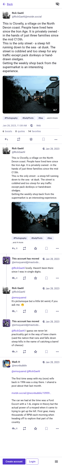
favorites (34, 131)
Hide (53, 79)
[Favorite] (31, 139)
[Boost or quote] (19, 139)
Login (32, 461)
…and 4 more (52, 118)
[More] (56, 140)
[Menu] (56, 461)
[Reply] (6, 139)
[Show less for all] (57, 4)
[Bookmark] (43, 139)
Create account (14, 461)
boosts (7, 131)
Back (10, 4)
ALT (55, 110)
